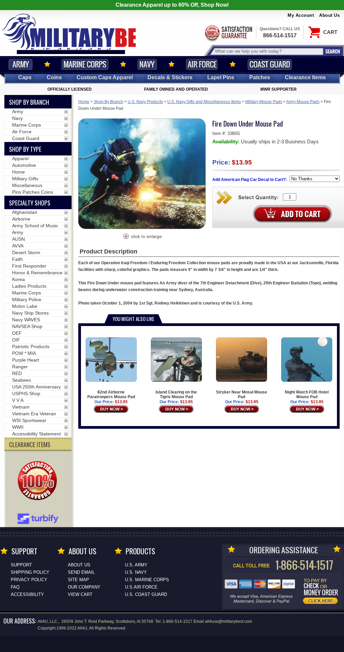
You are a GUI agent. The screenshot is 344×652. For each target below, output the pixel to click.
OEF (17, 333)
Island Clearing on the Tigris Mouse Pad (176, 394)
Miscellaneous (27, 185)
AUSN (18, 239)
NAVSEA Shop (27, 326)
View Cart (80, 594)
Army (20, 64)
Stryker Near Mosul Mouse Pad (241, 394)
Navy (147, 64)
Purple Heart (25, 360)
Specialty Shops (29, 202)
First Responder (29, 266)
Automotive (24, 165)
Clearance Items (305, 77)
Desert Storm (26, 252)
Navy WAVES (26, 319)
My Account (301, 15)
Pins (220, 77)
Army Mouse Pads (302, 101)
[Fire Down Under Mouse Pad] (142, 237)
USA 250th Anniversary (36, 386)
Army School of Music (35, 225)
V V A (18, 400)
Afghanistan (24, 212)
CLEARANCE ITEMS (29, 444)
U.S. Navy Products (145, 101)
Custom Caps (105, 77)
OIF (16, 339)
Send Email (81, 572)
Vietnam (21, 407)
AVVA (18, 245)
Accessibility (27, 594)
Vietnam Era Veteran (34, 413)
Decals (169, 77)
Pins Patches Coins (32, 192)
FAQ (15, 587)
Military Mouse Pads (263, 101)
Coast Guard (269, 64)
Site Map (78, 579)
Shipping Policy (30, 572)
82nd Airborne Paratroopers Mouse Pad (111, 394)
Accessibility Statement (36, 433)
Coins (54, 77)
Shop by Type (25, 149)
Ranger (20, 366)
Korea (18, 279)
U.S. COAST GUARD (146, 594)
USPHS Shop (26, 393)
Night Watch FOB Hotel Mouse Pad (307, 394)
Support (21, 564)
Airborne (21, 219)
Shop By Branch (108, 101)
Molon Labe (24, 306)
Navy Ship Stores (30, 313)
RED (17, 373)
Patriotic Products (30, 346)
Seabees (21, 380)
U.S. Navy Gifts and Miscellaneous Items (204, 101)
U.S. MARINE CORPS (147, 579)
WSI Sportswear (29, 420)
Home (83, 101)
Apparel (20, 158)
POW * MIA (24, 353)
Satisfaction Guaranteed (228, 33)
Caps (25, 77)
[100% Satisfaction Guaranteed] (39, 481)
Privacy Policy (29, 579)
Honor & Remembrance (37, 272)
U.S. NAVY (136, 572)
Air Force (202, 64)
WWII (18, 427)
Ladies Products (29, 286)
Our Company (84, 587)
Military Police (26, 299)
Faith (17, 259)
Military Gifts (25, 178)
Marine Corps (85, 64)
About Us (329, 15)
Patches (259, 77)
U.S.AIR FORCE (141, 587)
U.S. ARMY (136, 564)
